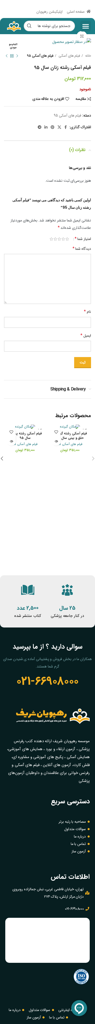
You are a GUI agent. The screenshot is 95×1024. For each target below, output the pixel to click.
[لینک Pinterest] (52, 127)
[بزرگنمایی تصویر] (82, 36)
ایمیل (85, 335)
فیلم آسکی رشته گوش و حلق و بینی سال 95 (70, 436)
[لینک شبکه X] (59, 127)
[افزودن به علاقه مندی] (56, 432)
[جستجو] (29, 26)
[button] (85, 26)
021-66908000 (47, 681)
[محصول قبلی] (17, 56)
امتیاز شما (83, 239)
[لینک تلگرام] (39, 127)
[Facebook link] (65, 127)
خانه (87, 56)
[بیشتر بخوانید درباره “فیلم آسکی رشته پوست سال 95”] (11, 441)
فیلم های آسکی (69, 56)
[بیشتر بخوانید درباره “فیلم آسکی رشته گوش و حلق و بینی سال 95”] (56, 441)
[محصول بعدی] (6, 56)
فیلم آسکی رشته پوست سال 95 (25, 436)
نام (87, 311)
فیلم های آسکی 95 (40, 56)
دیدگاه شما (82, 248)
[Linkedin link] (46, 127)
